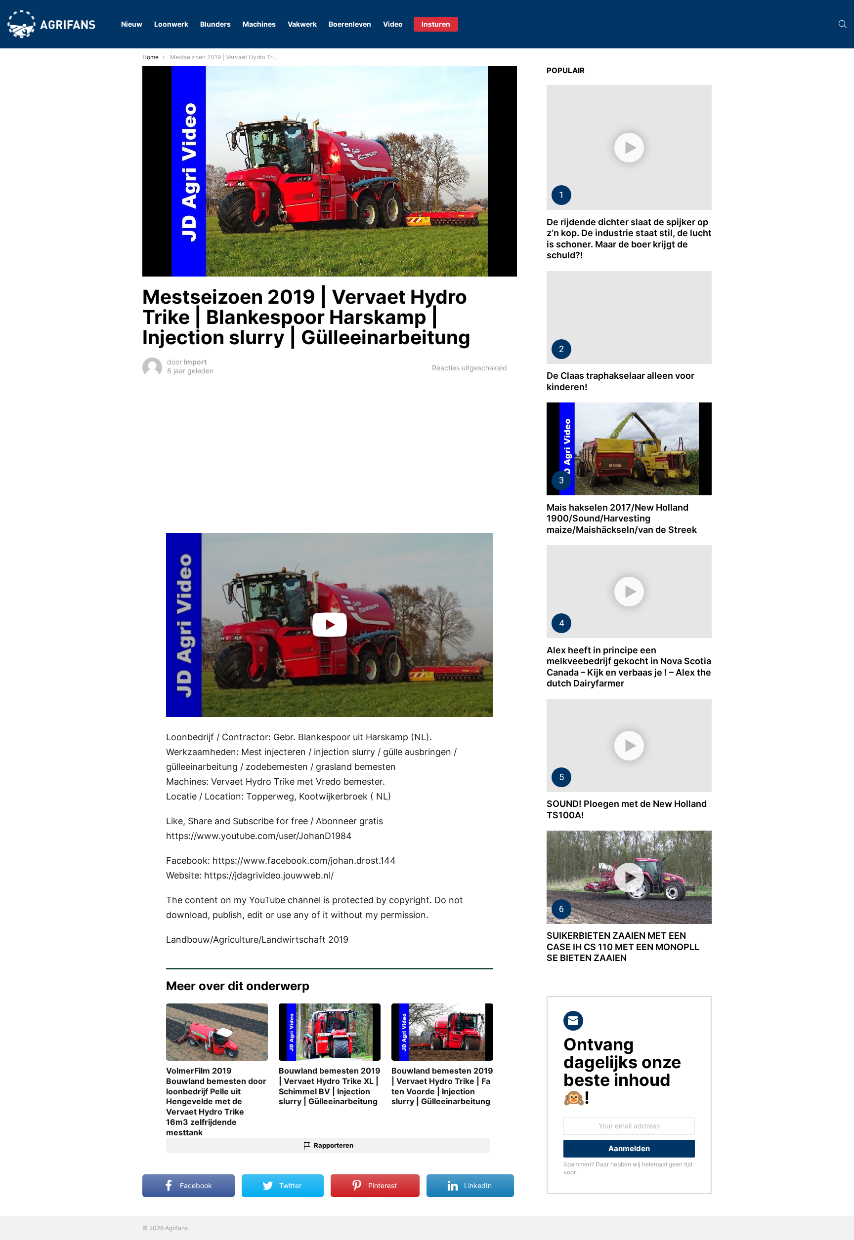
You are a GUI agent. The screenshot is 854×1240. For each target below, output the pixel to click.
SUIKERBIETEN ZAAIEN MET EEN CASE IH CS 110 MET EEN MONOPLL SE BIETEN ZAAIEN (623, 946)
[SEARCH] (843, 24)
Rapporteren (333, 1145)
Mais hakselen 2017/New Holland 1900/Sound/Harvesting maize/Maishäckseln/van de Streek (622, 518)
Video (393, 24)
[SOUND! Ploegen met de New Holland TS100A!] (629, 745)
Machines (259, 24)
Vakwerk (302, 24)
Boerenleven (350, 24)
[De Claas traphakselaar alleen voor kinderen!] (629, 317)
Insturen (436, 24)
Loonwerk (171, 24)
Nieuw (131, 24)
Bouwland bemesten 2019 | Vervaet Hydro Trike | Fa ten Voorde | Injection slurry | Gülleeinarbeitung (442, 1086)
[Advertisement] (329, 453)
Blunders (215, 24)
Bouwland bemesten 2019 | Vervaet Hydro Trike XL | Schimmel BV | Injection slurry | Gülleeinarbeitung (330, 1086)
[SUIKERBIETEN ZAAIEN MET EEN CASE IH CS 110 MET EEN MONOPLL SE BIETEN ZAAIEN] (629, 877)
